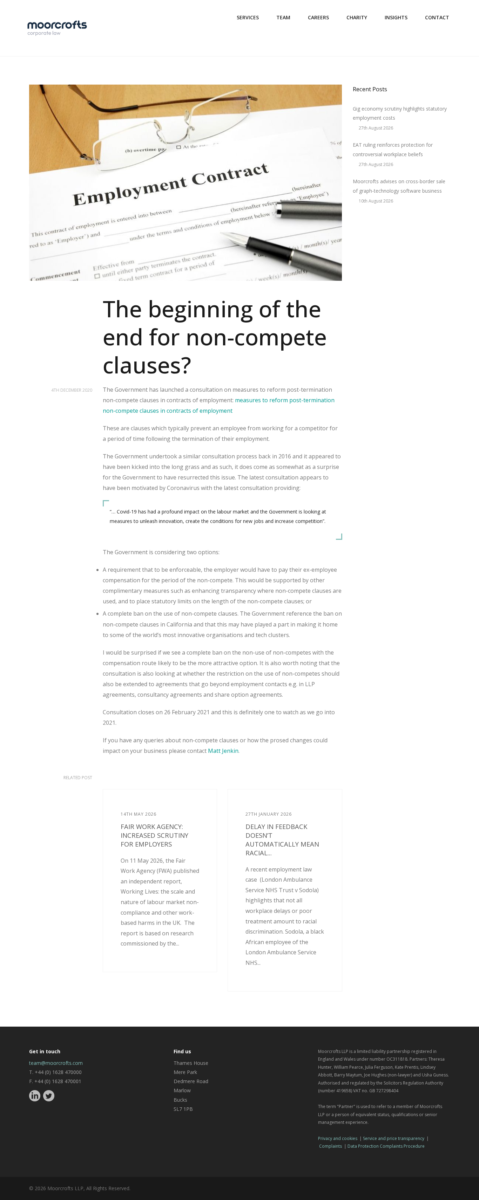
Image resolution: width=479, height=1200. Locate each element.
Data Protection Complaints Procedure (386, 1146)
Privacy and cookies (337, 1138)
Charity (356, 17)
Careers (318, 17)
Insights (396, 17)
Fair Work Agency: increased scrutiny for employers (154, 835)
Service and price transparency (393, 1138)
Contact (437, 17)
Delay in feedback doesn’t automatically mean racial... (282, 839)
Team (283, 17)
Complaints (330, 1146)
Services (248, 17)
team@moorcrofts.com (56, 1063)
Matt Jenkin (223, 751)
